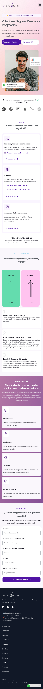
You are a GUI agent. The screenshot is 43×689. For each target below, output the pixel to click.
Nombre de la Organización (13, 538)
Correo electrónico (10, 568)
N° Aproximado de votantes (14, 548)
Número (6, 558)
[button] (39, 5)
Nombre (6, 529)
